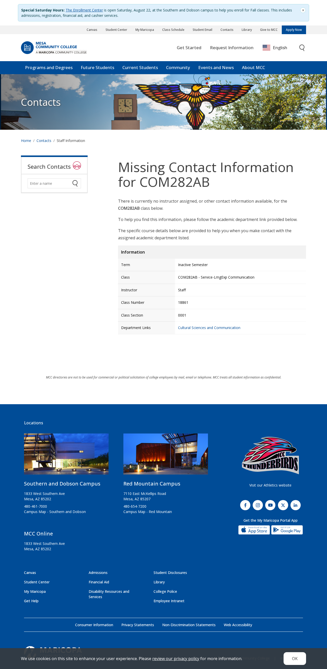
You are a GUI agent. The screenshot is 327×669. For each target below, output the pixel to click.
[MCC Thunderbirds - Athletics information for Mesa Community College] (270, 456)
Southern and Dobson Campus (62, 483)
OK (295, 658)
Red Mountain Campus (151, 483)
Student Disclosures (170, 572)
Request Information (231, 47)
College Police (165, 591)
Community (178, 67)
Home (26, 140)
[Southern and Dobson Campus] (66, 456)
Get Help (31, 600)
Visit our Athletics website (270, 485)
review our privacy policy (175, 658)
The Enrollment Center (84, 10)
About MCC (253, 67)
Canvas (92, 30)
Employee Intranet (169, 600)
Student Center (116, 30)
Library (247, 30)
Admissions (98, 572)
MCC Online (38, 533)
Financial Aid (99, 582)
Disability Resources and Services (109, 594)
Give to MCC (269, 30)
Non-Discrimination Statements (189, 624)
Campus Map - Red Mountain (147, 511)
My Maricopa (144, 30)
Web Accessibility (238, 624)
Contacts (226, 30)
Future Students (97, 67)
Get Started (189, 47)
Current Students (140, 67)
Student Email (202, 30)
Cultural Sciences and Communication (209, 327)
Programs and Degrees (49, 67)
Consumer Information (94, 624)
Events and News (216, 67)
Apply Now (294, 30)
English (280, 47)
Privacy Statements (137, 624)
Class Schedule (173, 30)
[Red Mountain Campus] (165, 456)
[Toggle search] (302, 48)
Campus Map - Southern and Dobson (55, 511)
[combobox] (278, 48)
